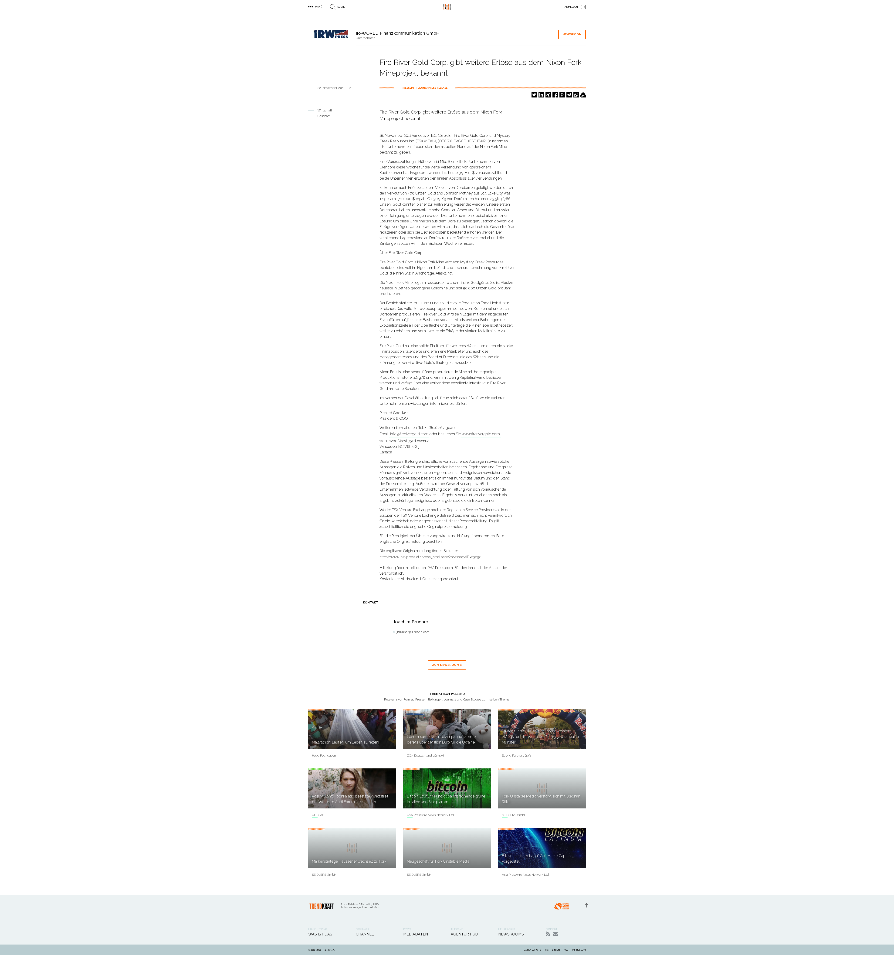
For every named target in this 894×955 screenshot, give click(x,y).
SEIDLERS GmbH (514, 815)
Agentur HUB (464, 934)
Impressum (579, 949)
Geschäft (324, 116)
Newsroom (572, 34)
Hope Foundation (324, 755)
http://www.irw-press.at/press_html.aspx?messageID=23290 (430, 557)
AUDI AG (318, 815)
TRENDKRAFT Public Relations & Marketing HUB (447, 7)
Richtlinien (552, 949)
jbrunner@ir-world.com (413, 632)
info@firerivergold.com (409, 434)
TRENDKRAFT (330, 949)
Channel (365, 934)
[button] (534, 94)
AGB (566, 949)
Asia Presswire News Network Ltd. (430, 815)
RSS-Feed (548, 934)
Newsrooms (511, 934)
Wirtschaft (325, 110)
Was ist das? (321, 934)
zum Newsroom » (447, 665)
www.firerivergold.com (481, 434)
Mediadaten (415, 934)
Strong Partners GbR (516, 755)
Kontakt (555, 934)
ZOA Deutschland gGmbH (425, 755)
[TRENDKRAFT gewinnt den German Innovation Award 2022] (561, 907)
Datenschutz (532, 949)
